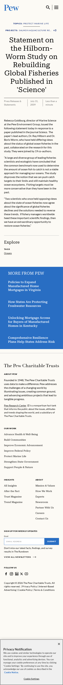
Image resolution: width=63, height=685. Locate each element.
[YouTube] (26, 574)
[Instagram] (11, 574)
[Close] (59, 644)
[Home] (31, 365)
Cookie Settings (31, 679)
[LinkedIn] (17, 574)
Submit (51, 541)
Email (6, 536)
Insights (9, 479)
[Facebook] (6, 574)
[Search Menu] (48, 7)
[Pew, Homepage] (11, 7)
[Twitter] (21, 574)
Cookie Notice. (11, 672)
